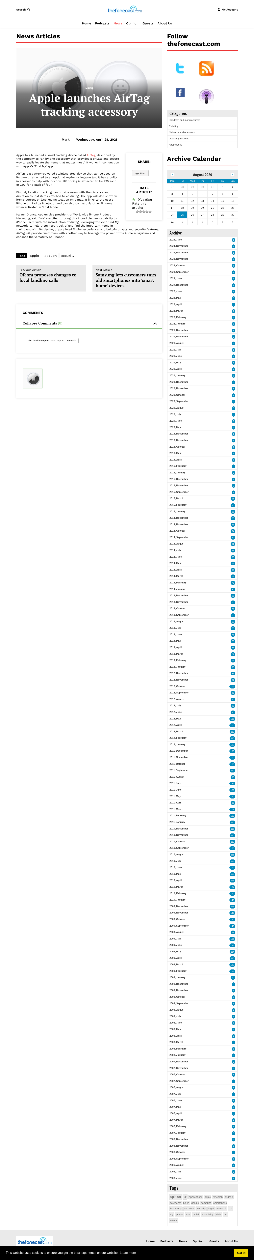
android (229, 1196)
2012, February (178, 738)
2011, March (176, 809)
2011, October (177, 764)
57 (233, 622)
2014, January (177, 589)
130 (232, 764)
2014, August (176, 543)
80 (233, 712)
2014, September (179, 537)
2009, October (177, 919)
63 (233, 576)
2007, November (178, 1068)
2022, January (177, 323)
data (218, 1214)
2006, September (179, 1158)
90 (233, 777)
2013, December (178, 595)
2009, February (178, 971)
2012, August (176, 699)
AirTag (91, 155)
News (118, 23)
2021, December (178, 330)
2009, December (178, 906)
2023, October (177, 265)
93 (233, 932)
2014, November (178, 524)
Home (86, 23)
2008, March (176, 1042)
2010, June (175, 867)
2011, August (176, 776)
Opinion (132, 23)
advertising (208, 1214)
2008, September (179, 1003)
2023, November (178, 259)
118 (232, 829)
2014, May (175, 563)
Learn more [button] (128, 1252)
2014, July (175, 550)
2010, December (178, 828)
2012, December (178, 673)
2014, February (178, 582)
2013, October (177, 608)
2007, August (176, 1087)
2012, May (175, 718)
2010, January (177, 899)
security (67, 256)
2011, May (175, 796)
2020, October (177, 395)
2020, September (179, 401)
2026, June (175, 239)
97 (233, 660)
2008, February (178, 1048)
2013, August (176, 621)
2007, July (175, 1094)
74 (233, 648)
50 (233, 557)
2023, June (175, 278)
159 (232, 939)
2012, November (178, 679)
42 (233, 538)
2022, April (175, 304)
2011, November (178, 757)
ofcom (173, 1220)
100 (232, 725)
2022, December (178, 285)
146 (232, 913)
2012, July (175, 705)
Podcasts (102, 23)
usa (188, 1214)
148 (232, 926)
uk (185, 1196)
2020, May (175, 427)
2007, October (177, 1074)
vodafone (189, 1208)
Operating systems (179, 138)
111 (232, 855)
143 (232, 900)
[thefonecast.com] (125, 9)
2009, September (179, 925)
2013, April (175, 647)
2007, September (179, 1081)
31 (233, 544)
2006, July (175, 1171)
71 (233, 609)
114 (232, 874)
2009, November (178, 912)
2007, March (176, 1119)
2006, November (178, 1145)
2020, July (175, 414)
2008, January (177, 1055)
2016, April (175, 459)
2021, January (177, 375)
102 (232, 687)
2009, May (175, 951)
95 (233, 667)
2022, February (178, 317)
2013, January (177, 666)
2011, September (179, 770)
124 (232, 783)
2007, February (178, 1126)
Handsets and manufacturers (184, 120)
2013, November (178, 602)
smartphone (220, 1202)
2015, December (178, 479)
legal (211, 1208)
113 (232, 738)
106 (232, 751)
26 (233, 512)
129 (232, 745)
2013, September (179, 615)
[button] (24, 9)
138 (232, 816)
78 (233, 583)
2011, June (175, 789)
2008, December (178, 984)
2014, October (177, 530)
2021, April (175, 369)
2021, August (176, 343)
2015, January (177, 511)
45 (233, 525)
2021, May (175, 362)
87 (233, 680)
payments (175, 1202)
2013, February (178, 660)
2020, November (178, 388)
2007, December (178, 1061)
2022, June (175, 291)
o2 (230, 1208)
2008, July (175, 1016)
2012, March (176, 731)
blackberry (176, 1208)
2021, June (175, 356)
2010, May (175, 874)
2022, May (175, 297)
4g (171, 1214)
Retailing (174, 126)
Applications (175, 144)
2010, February (178, 893)
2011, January (177, 822)
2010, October (177, 841)
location (50, 256)
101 (232, 809)
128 (232, 868)
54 (233, 531)
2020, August (176, 407)
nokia (186, 1202)
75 (233, 628)
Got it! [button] (241, 1252)
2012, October (177, 686)
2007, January (177, 1133)
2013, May (175, 640)
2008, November (178, 990)
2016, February (178, 466)
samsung (206, 1202)
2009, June (175, 945)
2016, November (178, 440)
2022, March (176, 310)
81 (233, 673)
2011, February (177, 815)
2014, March (176, 576)
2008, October (177, 996)
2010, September (179, 848)
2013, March (176, 654)
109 (232, 758)
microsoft (221, 1208)
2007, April (175, 1113)
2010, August (176, 854)
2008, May (175, 1029)
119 (232, 771)
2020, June (175, 420)
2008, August (176, 1009)
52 (233, 563)
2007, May (175, 1107)
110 (232, 732)
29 (233, 978)
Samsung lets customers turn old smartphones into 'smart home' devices (126, 278)
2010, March (176, 886)
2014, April (175, 569)
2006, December (178, 1139)
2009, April (175, 958)
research (218, 1196)
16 (233, 499)
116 (232, 822)
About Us (165, 23)
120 (232, 790)
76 (233, 615)
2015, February (178, 505)
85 (233, 589)
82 (233, 803)
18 (233, 505)
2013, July (175, 628)
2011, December (178, 750)
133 (232, 719)
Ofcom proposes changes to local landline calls (47, 275)
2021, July (175, 349)
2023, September (179, 272)
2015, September (179, 492)
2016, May (175, 453)
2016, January (177, 472)
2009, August (176, 932)
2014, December (178, 518)
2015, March (176, 498)
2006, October (177, 1152)
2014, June (175, 556)
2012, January (177, 744)
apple (34, 256)
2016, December (178, 433)
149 (232, 919)
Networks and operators (182, 132)
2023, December (178, 252)
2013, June (175, 634)
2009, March (176, 964)
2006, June (175, 1178)
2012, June (175, 712)
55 (233, 570)
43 (233, 550)
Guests (148, 23)
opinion (175, 1197)
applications (196, 1196)
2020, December (178, 382)
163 (232, 965)
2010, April (175, 880)
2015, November (178, 485)
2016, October (177, 446)
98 (233, 693)
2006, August (176, 1165)
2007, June (175, 1100)
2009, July (175, 938)
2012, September (179, 692)
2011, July (175, 783)
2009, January (177, 977)
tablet (196, 1214)
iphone (179, 1214)
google (195, 1202)
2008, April (175, 1035)
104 (232, 887)
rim (225, 1214)
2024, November (178, 246)
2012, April (175, 725)
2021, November (178, 336)
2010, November (178, 835)
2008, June (175, 1022)
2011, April (175, 802)
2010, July (175, 861)
